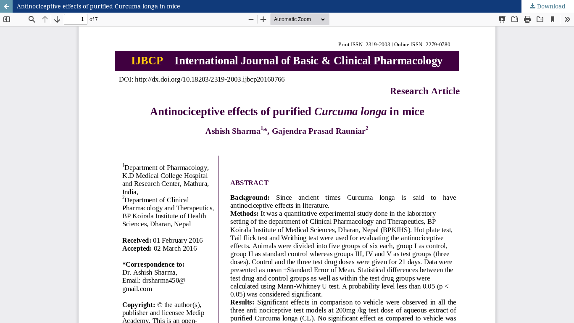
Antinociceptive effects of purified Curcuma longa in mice (98, 6)
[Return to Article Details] (6, 6)
